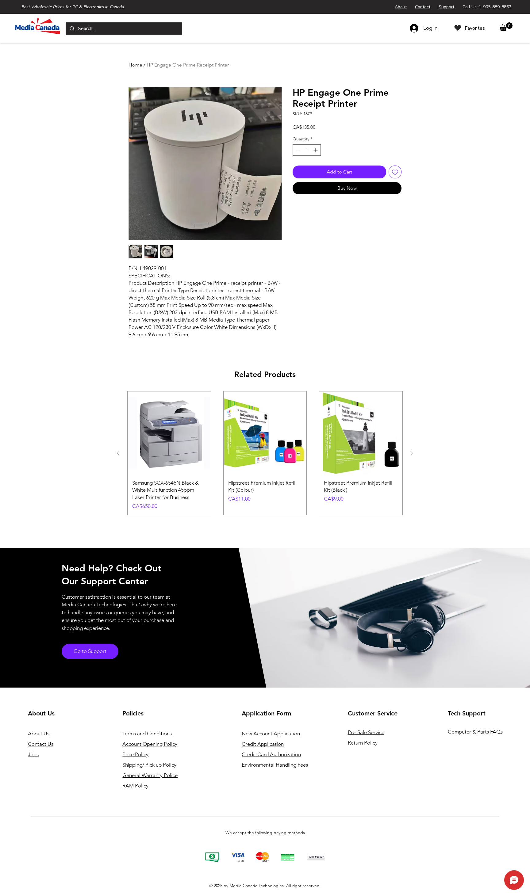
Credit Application (263, 744)
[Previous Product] (118, 453)
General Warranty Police (150, 775)
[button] (506, 26)
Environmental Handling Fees (275, 765)
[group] (265, 453)
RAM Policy (135, 786)
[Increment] (316, 150)
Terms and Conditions (147, 733)
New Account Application (271, 733)
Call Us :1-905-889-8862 (487, 7)
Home (135, 65)
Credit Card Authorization (271, 754)
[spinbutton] (306, 150)
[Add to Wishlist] (395, 172)
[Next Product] (411, 453)
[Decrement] (297, 150)
